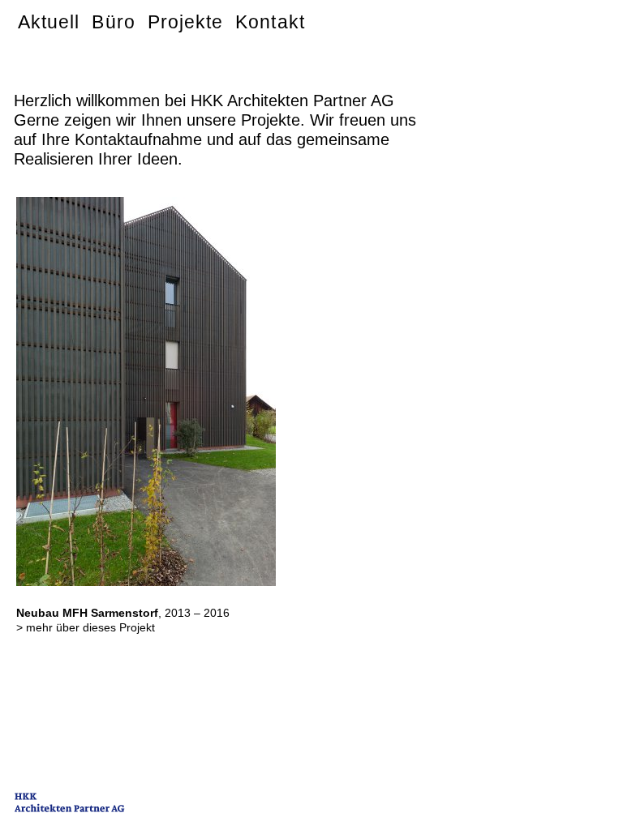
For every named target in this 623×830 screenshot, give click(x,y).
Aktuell (48, 21)
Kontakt (269, 21)
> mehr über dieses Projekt (85, 627)
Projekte (186, 21)
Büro (113, 21)
